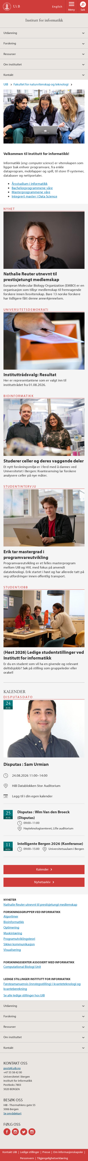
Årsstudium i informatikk (29, 183)
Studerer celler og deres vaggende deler (43, 461)
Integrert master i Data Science (34, 196)
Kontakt (8, 75)
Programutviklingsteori (19, 939)
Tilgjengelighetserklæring (52, 1158)
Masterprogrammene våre (31, 192)
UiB (5, 84)
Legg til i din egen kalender (32, 796)
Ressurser (9, 54)
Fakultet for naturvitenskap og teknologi (41, 84)
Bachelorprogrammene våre (32, 188)
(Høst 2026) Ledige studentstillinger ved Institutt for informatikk (43, 655)
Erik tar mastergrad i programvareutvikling (25, 554)
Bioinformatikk (13, 922)
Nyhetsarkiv (42, 882)
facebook (7, 1131)
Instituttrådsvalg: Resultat (29, 374)
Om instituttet (12, 64)
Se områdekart (12, 1113)
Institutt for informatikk (44, 20)
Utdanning (10, 33)
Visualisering (12, 950)
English (57, 6)
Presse (46, 1152)
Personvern (27, 1158)
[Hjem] (7, 6)
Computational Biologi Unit (22, 967)
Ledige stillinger (29, 1152)
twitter (24, 1131)
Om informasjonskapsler (68, 1152)
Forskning (9, 43)
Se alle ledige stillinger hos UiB (24, 995)
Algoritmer (10, 916)
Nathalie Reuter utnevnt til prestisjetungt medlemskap (31, 276)
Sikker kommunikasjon (19, 944)
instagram (16, 1131)
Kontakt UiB (9, 1152)
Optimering (11, 927)
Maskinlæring (12, 933)
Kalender (42, 869)
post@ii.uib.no (12, 1068)
